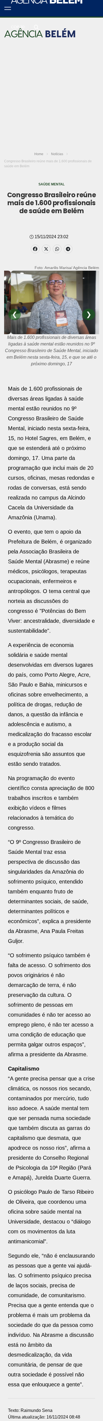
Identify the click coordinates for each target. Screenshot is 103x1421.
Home (38, 154)
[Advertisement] (51, 58)
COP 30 (18, 27)
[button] (7, 8)
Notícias (57, 154)
